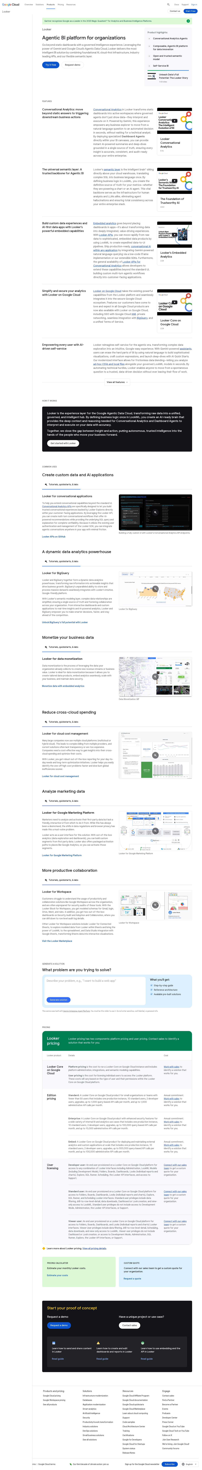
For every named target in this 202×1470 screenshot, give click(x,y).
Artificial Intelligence (91, 1413)
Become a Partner (170, 1404)
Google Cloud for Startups (134, 1444)
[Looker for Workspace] (155, 905)
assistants (185, 348)
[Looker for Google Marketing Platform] (61, 855)
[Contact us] (175, 11)
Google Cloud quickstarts (133, 1404)
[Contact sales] (129, 1325)
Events (165, 1409)
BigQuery (142, 318)
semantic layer (112, 169)
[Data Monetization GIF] (155, 677)
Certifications (128, 1435)
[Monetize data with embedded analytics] (63, 686)
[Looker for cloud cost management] (60, 776)
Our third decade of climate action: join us (91, 1464)
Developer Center (169, 1418)
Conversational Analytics (107, 109)
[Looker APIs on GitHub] (53, 536)
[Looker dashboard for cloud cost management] (155, 755)
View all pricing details (94, 1248)
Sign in (194, 4)
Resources (71, 4)
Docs (177, 4)
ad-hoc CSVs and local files (108, 364)
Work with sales (171, 1066)
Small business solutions (93, 1435)
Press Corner (168, 1422)
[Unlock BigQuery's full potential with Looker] (64, 622)
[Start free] (191, 11)
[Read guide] (57, 1359)
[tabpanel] (117, 519)
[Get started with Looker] (63, 443)
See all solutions (90, 1440)
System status (129, 1448)
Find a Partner (168, 1400)
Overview (29, 4)
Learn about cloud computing (135, 1413)
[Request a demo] (59, 1325)
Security (86, 1418)
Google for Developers (132, 1440)
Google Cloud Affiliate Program (136, 1396)
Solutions (40, 4)
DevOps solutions (90, 1431)
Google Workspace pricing (54, 1400)
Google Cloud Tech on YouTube (175, 1431)
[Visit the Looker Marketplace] (57, 941)
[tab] (61, 484)
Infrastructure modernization (95, 1396)
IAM (134, 314)
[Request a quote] (132, 1278)
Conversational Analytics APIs (57, 506)
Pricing (61, 4)
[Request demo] (73, 65)
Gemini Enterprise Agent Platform (76, 1011)
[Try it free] (50, 65)
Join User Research (170, 1440)
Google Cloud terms (46, 1464)
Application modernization (94, 1404)
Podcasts (166, 1413)
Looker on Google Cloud (107, 291)
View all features (116, 382)
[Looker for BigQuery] (155, 589)
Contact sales (168, 1396)
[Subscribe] (170, 1464)
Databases (87, 1400)
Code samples (129, 1422)
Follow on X (167, 1435)
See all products (50, 1404)
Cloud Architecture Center (134, 1426)
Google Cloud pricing (52, 1396)
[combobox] (189, 1464)
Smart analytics (89, 1409)
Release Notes (129, 1453)
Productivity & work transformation (98, 1422)
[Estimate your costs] (57, 1275)
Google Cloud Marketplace (134, 1409)
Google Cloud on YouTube (173, 1426)
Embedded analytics (104, 223)
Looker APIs (106, 234)
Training (126, 1431)
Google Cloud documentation (135, 1400)
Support (185, 4)
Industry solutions (90, 1426)
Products (51, 4)
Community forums (170, 1448)
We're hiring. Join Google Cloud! (175, 1444)
